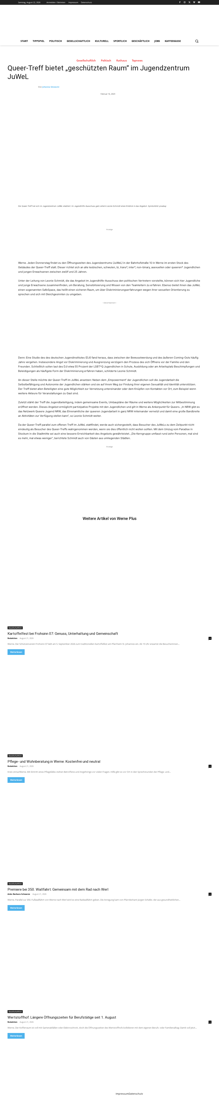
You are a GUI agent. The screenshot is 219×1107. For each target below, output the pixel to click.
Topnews (137, 60)
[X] (189, 2)
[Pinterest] (58, 215)
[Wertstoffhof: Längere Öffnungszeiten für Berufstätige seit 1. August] (109, 962)
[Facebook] (180, 2)
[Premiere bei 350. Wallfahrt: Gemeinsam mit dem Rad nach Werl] (109, 834)
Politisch (106, 60)
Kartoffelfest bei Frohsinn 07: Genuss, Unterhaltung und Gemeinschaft (63, 634)
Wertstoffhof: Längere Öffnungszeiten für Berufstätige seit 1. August (62, 1017)
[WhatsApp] (66, 215)
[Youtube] (199, 2)
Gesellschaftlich (86, 60)
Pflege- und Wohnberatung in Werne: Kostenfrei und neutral (54, 761)
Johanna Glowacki (50, 87)
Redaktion (12, 638)
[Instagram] (185, 2)
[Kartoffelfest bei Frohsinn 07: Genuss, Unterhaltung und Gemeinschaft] (109, 578)
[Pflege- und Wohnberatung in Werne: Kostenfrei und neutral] (109, 706)
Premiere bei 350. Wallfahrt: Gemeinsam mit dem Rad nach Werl (58, 889)
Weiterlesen (16, 652)
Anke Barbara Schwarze (19, 894)
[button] (197, 41)
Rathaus (121, 60)
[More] (74, 215)
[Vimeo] (194, 2)
